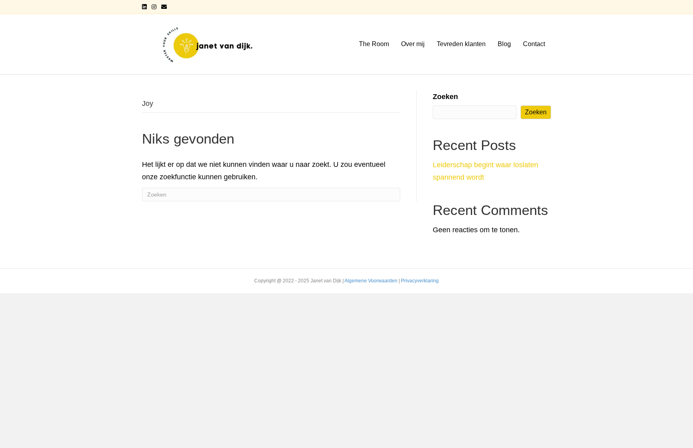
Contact (534, 44)
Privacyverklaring (420, 281)
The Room (374, 44)
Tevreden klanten (461, 44)
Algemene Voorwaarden (370, 281)
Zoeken (445, 97)
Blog (504, 44)
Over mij (413, 44)
